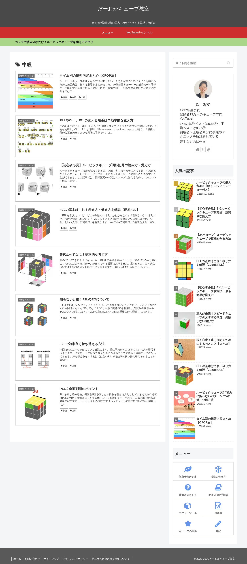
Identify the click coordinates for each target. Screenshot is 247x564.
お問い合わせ (32, 558)
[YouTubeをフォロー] (208, 149)
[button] (228, 63)
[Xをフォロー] (203, 149)
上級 (83, 97)
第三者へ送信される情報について (111, 558)
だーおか (203, 104)
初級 (65, 97)
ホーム (17, 558)
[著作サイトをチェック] (197, 149)
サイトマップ (51, 558)
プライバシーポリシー (75, 558)
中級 (74, 97)
